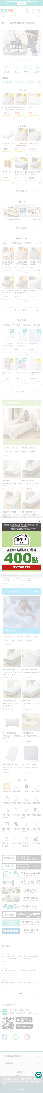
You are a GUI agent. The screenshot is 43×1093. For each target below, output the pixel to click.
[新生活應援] (21, 571)
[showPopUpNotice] (39, 522)
